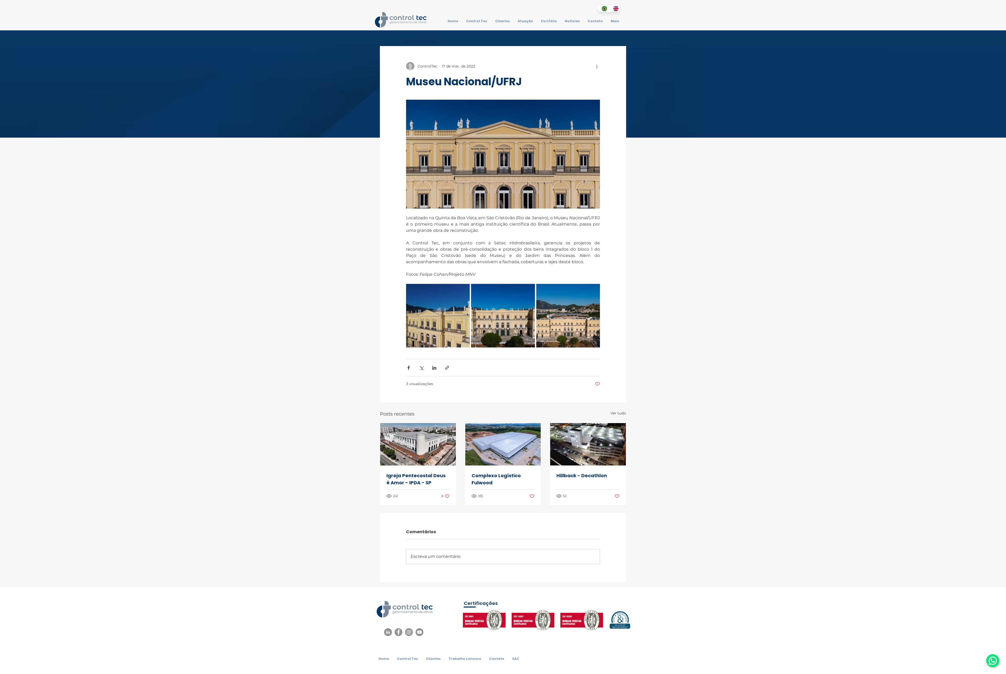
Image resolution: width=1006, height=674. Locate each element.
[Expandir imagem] (438, 315)
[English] (615, 8)
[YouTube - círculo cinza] (419, 632)
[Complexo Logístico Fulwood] (503, 444)
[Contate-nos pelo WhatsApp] (993, 661)
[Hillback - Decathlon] (588, 444)
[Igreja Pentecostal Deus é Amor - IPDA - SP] (418, 444)
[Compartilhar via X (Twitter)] (421, 367)
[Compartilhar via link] (447, 367)
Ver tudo (618, 413)
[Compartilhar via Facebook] (408, 367)
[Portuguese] (603, 8)
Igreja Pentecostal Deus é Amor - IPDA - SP (416, 479)
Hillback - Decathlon (581, 475)
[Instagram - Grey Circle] (409, 632)
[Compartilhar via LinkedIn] (434, 367)
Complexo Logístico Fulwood (496, 479)
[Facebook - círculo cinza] (398, 632)
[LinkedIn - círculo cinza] (388, 632)
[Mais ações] (597, 66)
